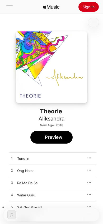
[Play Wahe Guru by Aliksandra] (12, 195)
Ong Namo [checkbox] (26, 171)
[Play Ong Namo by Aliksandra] (12, 170)
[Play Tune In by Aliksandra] (12, 158)
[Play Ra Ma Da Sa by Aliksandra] (12, 182)
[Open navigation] (9, 7)
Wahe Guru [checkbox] (26, 195)
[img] (51, 7)
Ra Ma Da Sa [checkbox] (27, 183)
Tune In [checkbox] (23, 158)
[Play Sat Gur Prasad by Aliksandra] (12, 207)
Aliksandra (51, 118)
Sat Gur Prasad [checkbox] (29, 207)
